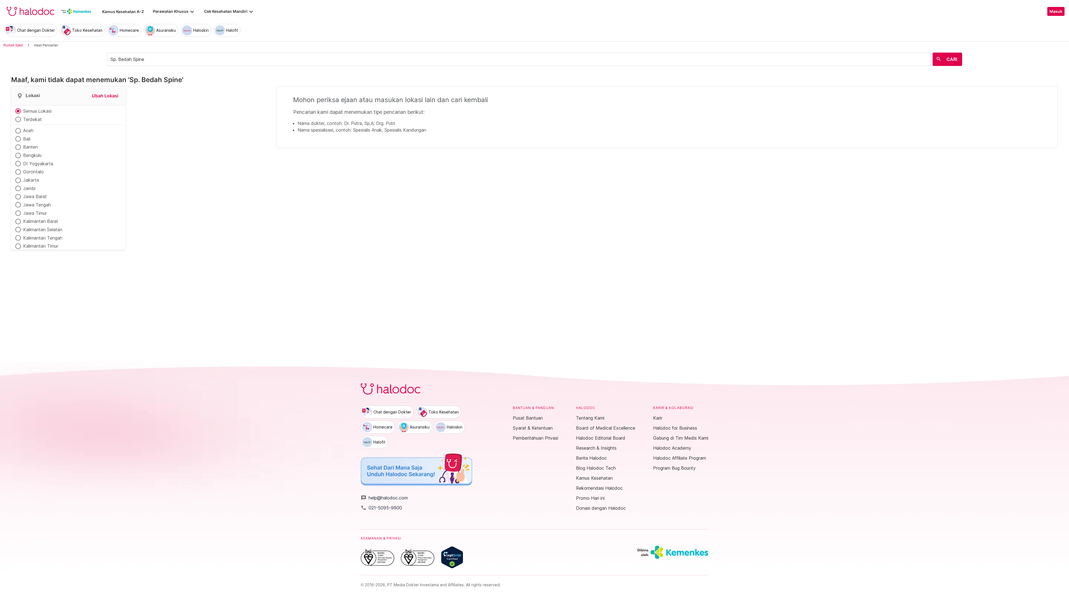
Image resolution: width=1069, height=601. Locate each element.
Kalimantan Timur (40, 245)
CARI (952, 59)
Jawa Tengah (37, 204)
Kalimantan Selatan (42, 229)
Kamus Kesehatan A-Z (123, 11)
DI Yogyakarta (38, 163)
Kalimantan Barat (40, 221)
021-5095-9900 (381, 508)
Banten (30, 146)
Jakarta (31, 180)
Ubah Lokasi (105, 95)
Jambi (29, 188)
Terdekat (32, 119)
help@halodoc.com (384, 498)
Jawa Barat (35, 196)
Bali (26, 138)
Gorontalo (33, 171)
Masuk (1056, 11)
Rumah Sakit (13, 45)
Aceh (28, 130)
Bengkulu (32, 155)
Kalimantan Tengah (42, 237)
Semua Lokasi (37, 111)
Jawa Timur (35, 213)
